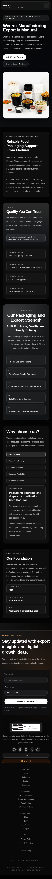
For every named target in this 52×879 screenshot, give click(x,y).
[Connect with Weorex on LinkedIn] (26, 749)
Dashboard (26, 785)
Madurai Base (14, 454)
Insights (26, 829)
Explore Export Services (16, 64)
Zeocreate (35, 864)
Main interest (9, 687)
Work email (8, 674)
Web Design (26, 803)
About (26, 773)
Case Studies (26, 825)
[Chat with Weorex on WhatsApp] (37, 749)
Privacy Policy (26, 839)
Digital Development (26, 799)
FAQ (26, 821)
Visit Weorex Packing (14, 57)
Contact (26, 781)
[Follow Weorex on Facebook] (20, 749)
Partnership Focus (16, 481)
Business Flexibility (16, 474)
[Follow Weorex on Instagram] (14, 749)
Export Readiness (15, 467)
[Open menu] (46, 5)
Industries (26, 777)
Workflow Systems (26, 807)
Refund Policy (26, 851)
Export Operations (26, 795)
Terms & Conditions (26, 843)
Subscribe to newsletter (26, 701)
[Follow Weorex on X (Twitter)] (32, 749)
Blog (26, 817)
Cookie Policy (26, 847)
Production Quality (16, 461)
